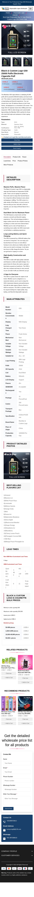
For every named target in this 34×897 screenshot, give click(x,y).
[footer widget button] (17, 851)
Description (7, 157)
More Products (8, 165)
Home (8, 13)
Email (5, 768)
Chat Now (17, 140)
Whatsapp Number (9, 785)
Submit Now (8, 808)
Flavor (24, 157)
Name (5, 759)
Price (14, 161)
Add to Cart (17, 144)
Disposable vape (19, 13)
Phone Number (8, 776)
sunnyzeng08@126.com (14, 829)
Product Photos (23, 161)
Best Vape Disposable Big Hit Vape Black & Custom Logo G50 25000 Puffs (17, 18)
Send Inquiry (17, 148)
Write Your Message (10, 794)
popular (15, 15)
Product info (16, 157)
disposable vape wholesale (18, 8)
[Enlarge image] (4, 26)
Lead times (7, 161)
